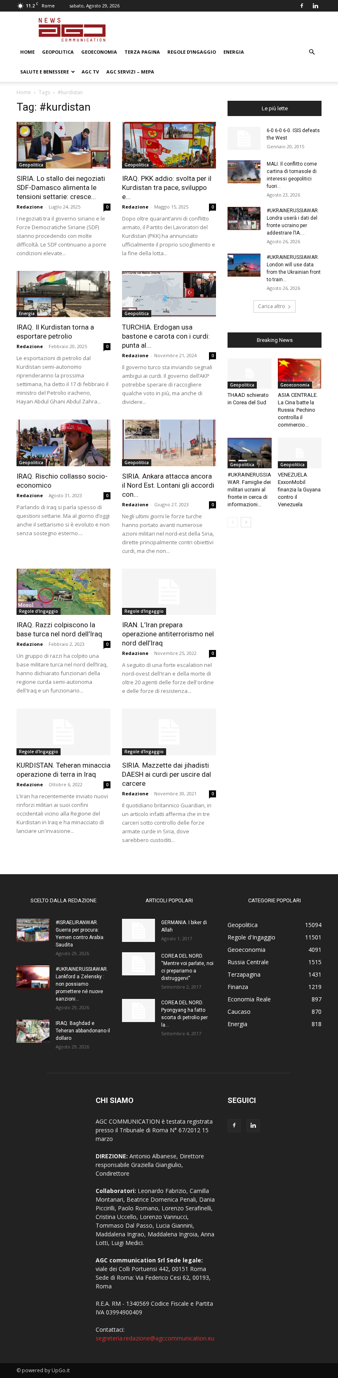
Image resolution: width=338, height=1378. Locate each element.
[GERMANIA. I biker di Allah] (138, 930)
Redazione (29, 207)
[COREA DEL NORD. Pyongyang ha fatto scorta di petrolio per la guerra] (138, 1010)
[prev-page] (233, 522)
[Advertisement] (224, 29)
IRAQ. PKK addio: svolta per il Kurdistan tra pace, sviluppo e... (166, 187)
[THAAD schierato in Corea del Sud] (250, 373)
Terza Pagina (142, 52)
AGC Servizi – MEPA (130, 72)
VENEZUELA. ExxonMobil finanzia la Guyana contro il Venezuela (299, 490)
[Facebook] (302, 6)
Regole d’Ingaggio (191, 52)
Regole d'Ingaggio (38, 611)
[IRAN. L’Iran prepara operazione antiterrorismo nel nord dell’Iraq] (169, 592)
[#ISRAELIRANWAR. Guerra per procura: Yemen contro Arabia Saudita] (32, 930)
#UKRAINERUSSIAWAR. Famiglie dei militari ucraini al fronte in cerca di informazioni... (249, 490)
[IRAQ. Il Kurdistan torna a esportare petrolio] (63, 294)
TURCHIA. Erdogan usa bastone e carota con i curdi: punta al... (166, 336)
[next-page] (246, 522)
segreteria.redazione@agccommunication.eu (155, 1338)
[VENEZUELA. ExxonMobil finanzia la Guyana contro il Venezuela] (300, 453)
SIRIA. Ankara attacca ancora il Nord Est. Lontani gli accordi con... (168, 485)
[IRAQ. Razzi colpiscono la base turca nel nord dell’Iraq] (63, 592)
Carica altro (271, 306)
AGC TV (90, 72)
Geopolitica (58, 52)
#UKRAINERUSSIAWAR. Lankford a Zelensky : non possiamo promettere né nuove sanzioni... (82, 984)
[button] (312, 52)
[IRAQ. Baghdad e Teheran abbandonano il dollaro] (32, 1031)
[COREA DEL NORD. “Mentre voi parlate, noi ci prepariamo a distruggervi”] (138, 963)
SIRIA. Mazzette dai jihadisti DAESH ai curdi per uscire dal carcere (166, 774)
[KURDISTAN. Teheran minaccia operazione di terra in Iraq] (63, 732)
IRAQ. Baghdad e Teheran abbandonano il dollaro (83, 1030)
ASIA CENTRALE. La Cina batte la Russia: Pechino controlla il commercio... (298, 410)
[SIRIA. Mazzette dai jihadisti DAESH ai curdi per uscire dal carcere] (169, 732)
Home (27, 52)
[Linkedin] (315, 6)
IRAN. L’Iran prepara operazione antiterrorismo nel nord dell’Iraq (168, 634)
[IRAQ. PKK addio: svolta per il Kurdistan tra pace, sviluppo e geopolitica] (169, 145)
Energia (233, 52)
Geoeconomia (99, 52)
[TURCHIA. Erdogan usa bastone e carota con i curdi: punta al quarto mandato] (169, 294)
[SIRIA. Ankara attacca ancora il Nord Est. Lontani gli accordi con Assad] (169, 443)
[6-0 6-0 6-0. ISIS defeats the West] (244, 138)
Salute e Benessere (44, 72)
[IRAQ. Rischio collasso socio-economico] (63, 443)
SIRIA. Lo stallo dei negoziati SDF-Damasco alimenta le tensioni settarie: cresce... (60, 187)
